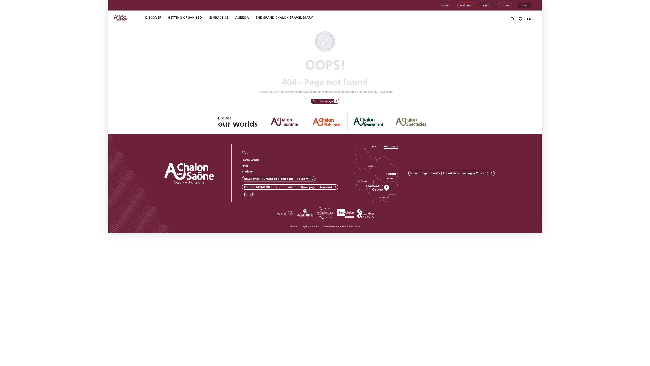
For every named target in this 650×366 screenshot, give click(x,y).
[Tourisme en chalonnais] (325, 212)
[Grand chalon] (345, 212)
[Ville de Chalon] (365, 212)
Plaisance (466, 5)
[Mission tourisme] (304, 212)
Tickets (524, 5)
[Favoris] (521, 19)
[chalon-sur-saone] (123, 17)
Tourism (444, 5)
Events (486, 5)
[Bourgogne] (284, 212)
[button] (512, 19)
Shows (505, 5)
